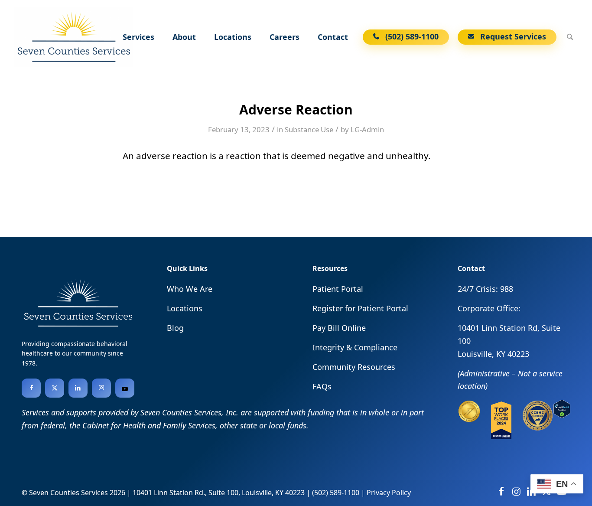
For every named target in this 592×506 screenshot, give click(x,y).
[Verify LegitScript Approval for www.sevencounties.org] (561, 415)
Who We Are (189, 289)
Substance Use (309, 129)
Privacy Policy (389, 492)
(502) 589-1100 (335, 492)
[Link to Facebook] (31, 388)
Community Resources (353, 367)
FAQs (322, 386)
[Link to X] (54, 388)
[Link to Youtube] (124, 388)
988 (506, 289)
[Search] (570, 37)
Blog (175, 328)
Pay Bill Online (339, 328)
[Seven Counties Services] (73, 37)
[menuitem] (140, 37)
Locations (184, 308)
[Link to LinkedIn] (78, 388)
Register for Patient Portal (360, 308)
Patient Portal (337, 289)
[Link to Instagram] (101, 388)
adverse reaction (172, 156)
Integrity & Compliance (354, 347)
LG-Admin (367, 129)
